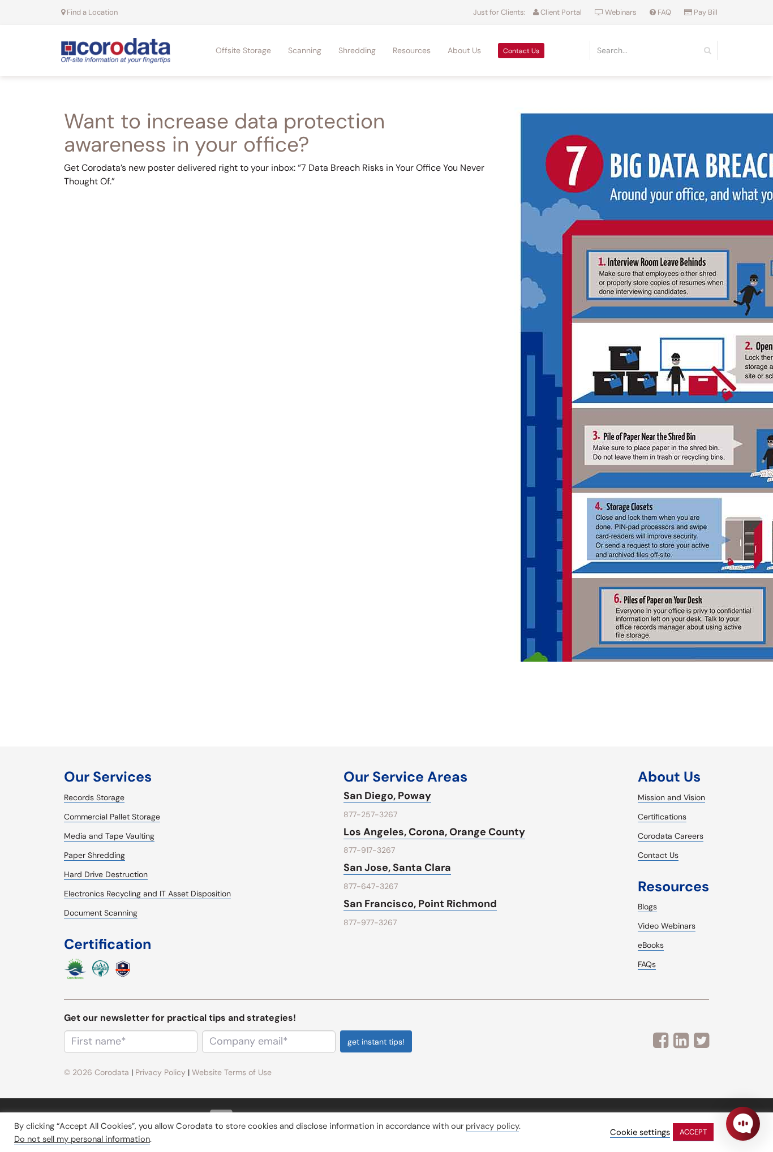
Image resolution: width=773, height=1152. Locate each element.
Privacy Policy (160, 1072)
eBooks (651, 945)
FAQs (647, 964)
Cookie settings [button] (640, 1132)
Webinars (620, 12)
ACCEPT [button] (693, 1132)
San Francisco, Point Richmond (420, 904)
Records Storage (94, 797)
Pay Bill (705, 12)
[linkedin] (681, 1040)
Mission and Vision (671, 797)
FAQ (664, 12)
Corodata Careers (670, 836)
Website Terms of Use (232, 1072)
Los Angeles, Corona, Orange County (434, 832)
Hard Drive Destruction (106, 874)
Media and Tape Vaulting (109, 836)
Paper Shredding (94, 855)
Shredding (357, 50)
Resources (412, 50)
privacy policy (492, 1126)
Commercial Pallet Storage (112, 817)
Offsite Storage (243, 50)
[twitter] (701, 1040)
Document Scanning (101, 913)
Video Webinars (666, 926)
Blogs (647, 906)
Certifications (662, 817)
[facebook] (660, 1040)
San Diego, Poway (387, 795)
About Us (464, 50)
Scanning (304, 50)
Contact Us (521, 50)
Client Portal (560, 12)
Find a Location (91, 12)
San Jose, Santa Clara (397, 867)
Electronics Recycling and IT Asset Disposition (147, 893)
